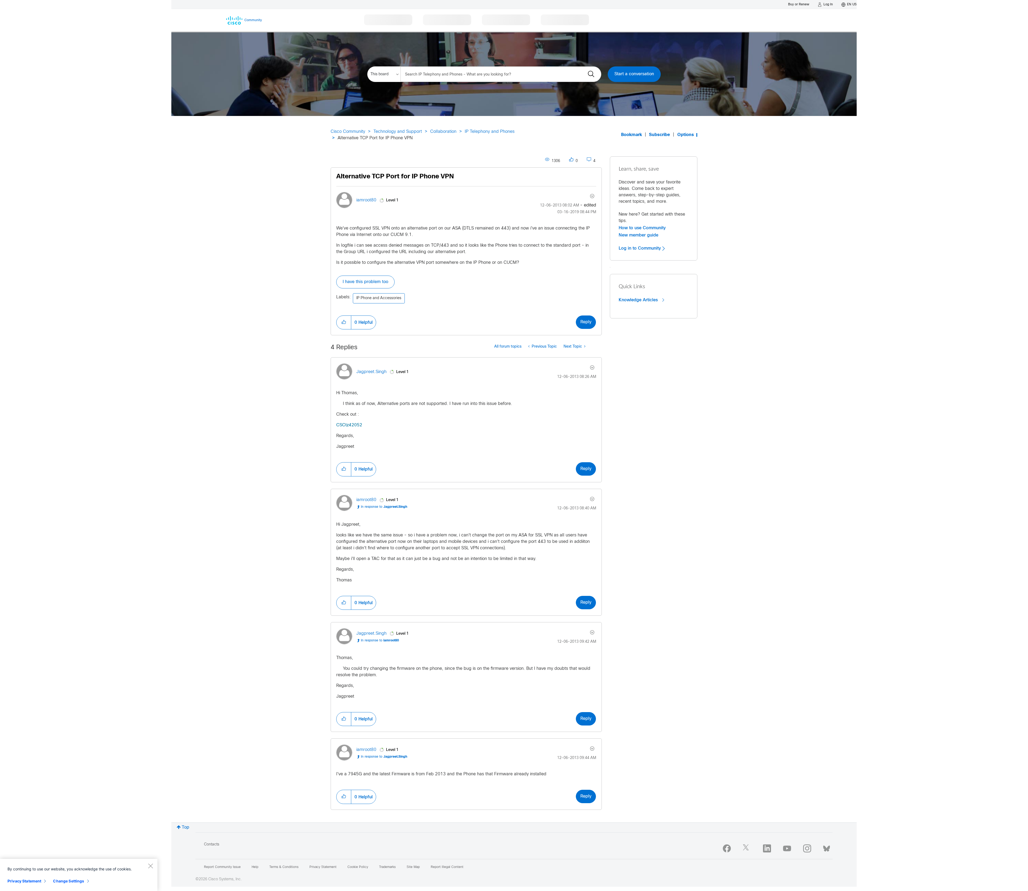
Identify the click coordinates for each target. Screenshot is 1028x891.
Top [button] (185, 827)
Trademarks (387, 867)
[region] (78, 875)
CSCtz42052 (349, 425)
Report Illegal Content (447, 867)
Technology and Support (397, 132)
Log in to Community (640, 248)
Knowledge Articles (639, 300)
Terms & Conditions (283, 867)
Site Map (413, 867)
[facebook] (727, 848)
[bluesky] (827, 847)
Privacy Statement (24, 881)
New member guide (638, 235)
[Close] (150, 866)
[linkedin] (767, 848)
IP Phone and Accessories (378, 298)
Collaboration (443, 132)
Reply (585, 322)
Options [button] (685, 135)
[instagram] (807, 848)
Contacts (211, 844)
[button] (344, 322)
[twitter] (747, 848)
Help (255, 867)
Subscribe (659, 135)
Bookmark (631, 135)
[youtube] (787, 848)
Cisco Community (348, 132)
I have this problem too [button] (365, 282)
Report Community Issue (222, 867)
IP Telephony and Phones (490, 132)
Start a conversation (634, 74)
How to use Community (642, 228)
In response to (384, 507)
